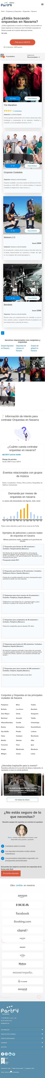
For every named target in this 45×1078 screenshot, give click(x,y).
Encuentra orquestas (11, 873)
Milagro (3, 753)
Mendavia (34, 749)
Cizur (18, 745)
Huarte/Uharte (36, 727)
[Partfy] (7, 4)
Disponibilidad (32, 98)
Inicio (2, 11)
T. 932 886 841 (5, 1018)
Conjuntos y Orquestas (13, 11)
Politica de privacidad (17, 1068)
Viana (3, 736)
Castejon (19, 736)
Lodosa (33, 731)
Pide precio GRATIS (22, 42)
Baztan (3, 727)
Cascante (4, 745)
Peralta (18, 731)
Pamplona (4, 704)
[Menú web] (42, 4)
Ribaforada (20, 749)
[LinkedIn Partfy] (10, 1054)
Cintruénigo (35, 722)
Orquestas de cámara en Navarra (21, 348)
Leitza (33, 753)
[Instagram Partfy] (6, 1054)
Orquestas (26, 11)
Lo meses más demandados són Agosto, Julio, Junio (21, 501)
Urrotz (18, 713)
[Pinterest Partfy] (13, 1054)
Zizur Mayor (5, 713)
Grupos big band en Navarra (7, 347)
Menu (12, 3)
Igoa (32, 745)
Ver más (4, 33)
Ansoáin (19, 718)
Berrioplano (20, 727)
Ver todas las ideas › (22, 800)
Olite (32, 740)
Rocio (10, 837)
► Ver (13, 166)
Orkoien (19, 740)
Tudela (33, 704)
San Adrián (5, 731)
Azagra (3, 749)
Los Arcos (19, 709)
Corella (18, 722)
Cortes (18, 753)
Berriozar (4, 718)
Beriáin (3, 740)
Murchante (35, 736)
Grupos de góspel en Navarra (35, 348)
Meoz (18, 704)
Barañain (34, 709)
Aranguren (34, 713)
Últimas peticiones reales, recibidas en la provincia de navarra (22, 540)
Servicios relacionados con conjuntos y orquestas (22, 341)
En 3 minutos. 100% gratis (13, 47)
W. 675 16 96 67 (5, 1020)
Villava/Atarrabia (7, 722)
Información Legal (5, 1068)
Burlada (4, 709)
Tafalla (33, 718)
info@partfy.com (5, 1023)
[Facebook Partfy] (2, 1054)
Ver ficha (13, 98)
